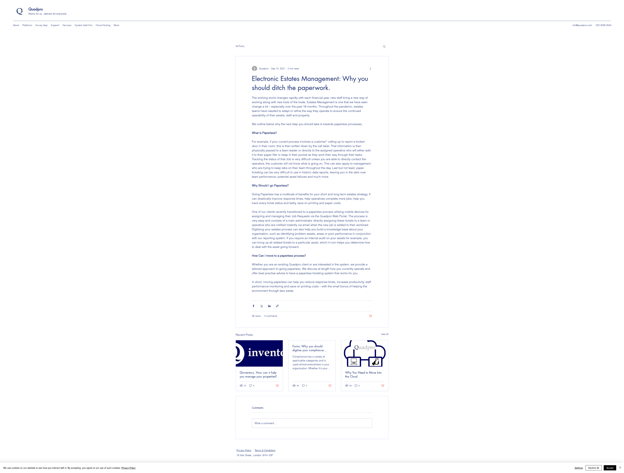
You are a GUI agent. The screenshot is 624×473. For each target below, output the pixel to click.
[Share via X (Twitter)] (261, 305)
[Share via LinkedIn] (269, 305)
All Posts (240, 46)
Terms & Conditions (265, 450)
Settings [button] (579, 467)
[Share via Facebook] (253, 305)
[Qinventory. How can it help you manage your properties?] (259, 353)
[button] (384, 46)
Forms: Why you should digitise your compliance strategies (308, 348)
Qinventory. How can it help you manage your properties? (258, 374)
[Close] (620, 467)
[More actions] (370, 68)
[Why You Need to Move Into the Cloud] (364, 353)
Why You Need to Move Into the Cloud (363, 374)
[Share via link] (277, 305)
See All (384, 334)
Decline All (593, 467)
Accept (609, 467)
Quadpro (36, 9)
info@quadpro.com (582, 25)
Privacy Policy (243, 450)
